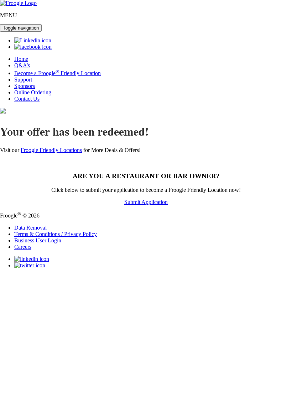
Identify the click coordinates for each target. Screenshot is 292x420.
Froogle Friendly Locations (51, 150)
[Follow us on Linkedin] (32, 40)
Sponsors (24, 86)
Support (23, 80)
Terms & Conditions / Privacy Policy (55, 234)
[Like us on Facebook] (33, 47)
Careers (22, 247)
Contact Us (27, 99)
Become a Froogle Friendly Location (57, 73)
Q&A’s (22, 65)
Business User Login (37, 240)
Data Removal (30, 228)
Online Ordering (32, 92)
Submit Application (146, 202)
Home (21, 59)
